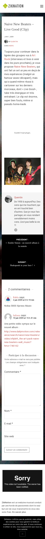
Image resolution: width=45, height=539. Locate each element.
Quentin (14, 42)
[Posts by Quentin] (6, 42)
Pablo (16, 297)
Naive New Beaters (25, 66)
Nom (8, 410)
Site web (9, 436)
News (11, 46)
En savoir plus (19, 512)
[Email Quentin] (15, 229)
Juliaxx (16, 315)
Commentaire (12, 371)
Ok (22, 534)
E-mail (8, 423)
